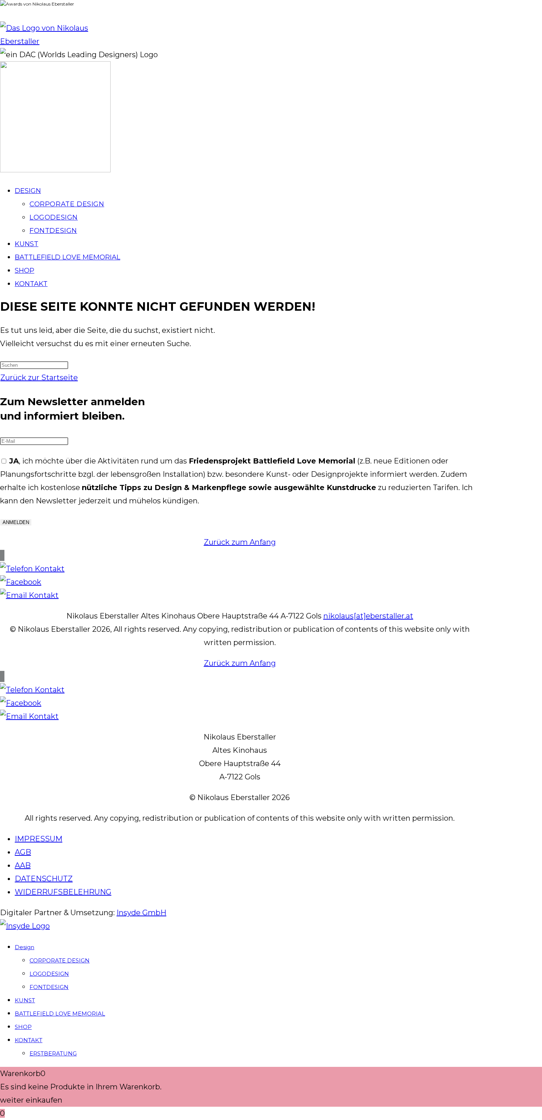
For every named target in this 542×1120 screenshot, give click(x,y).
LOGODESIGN (49, 973)
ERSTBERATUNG (53, 1053)
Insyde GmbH (141, 912)
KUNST (25, 1000)
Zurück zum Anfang (240, 542)
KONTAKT (28, 1040)
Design (24, 947)
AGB (23, 852)
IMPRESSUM (38, 838)
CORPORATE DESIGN (59, 960)
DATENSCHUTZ (44, 878)
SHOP (23, 1026)
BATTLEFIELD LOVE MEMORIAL (60, 1013)
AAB (23, 865)
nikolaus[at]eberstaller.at (368, 615)
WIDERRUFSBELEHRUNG (63, 892)
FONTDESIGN (49, 986)
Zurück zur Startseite (39, 377)
